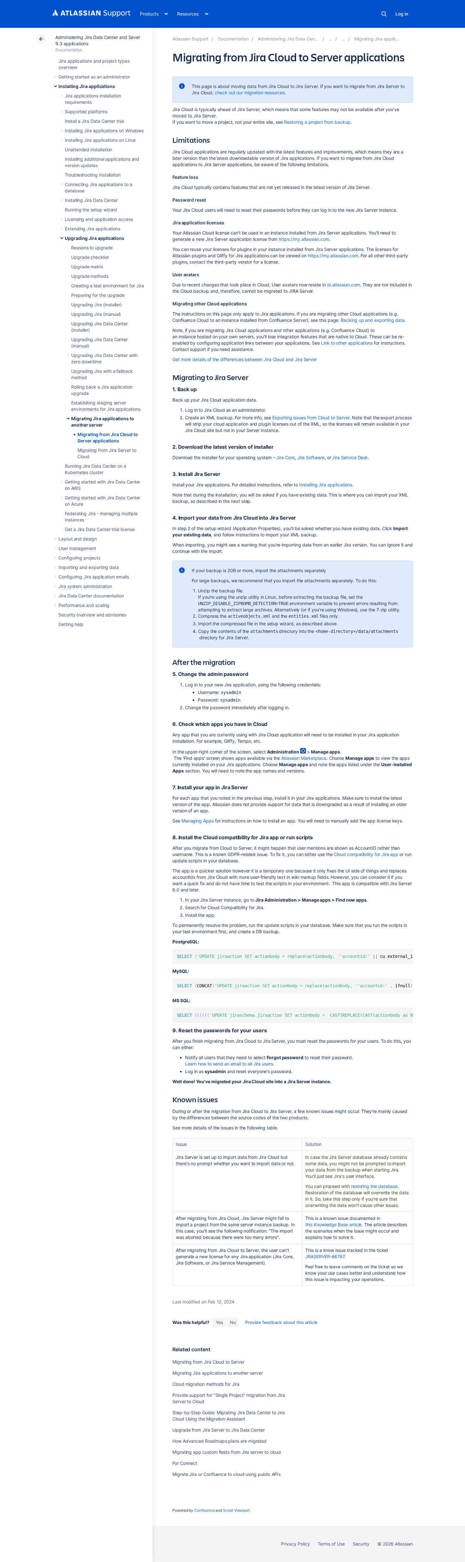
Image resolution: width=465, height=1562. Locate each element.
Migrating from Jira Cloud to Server (208, 1362)
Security (361, 1543)
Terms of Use (331, 1543)
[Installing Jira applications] (330, 38)
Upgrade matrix (87, 266)
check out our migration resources (250, 92)
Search (384, 14)
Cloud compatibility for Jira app (366, 854)
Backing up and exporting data (373, 320)
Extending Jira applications (92, 228)
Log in (401, 13)
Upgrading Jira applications (94, 238)
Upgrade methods (89, 276)
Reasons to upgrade (92, 247)
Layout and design (78, 538)
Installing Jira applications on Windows (104, 130)
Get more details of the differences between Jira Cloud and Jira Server (244, 359)
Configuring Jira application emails (94, 576)
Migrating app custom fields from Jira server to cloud (226, 1452)
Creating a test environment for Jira (107, 285)
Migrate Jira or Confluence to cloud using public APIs (226, 1474)
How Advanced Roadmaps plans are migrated (219, 1441)
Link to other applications (347, 343)
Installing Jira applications (87, 86)
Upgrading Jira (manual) (96, 314)
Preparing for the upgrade (98, 295)
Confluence (204, 1510)
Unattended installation (88, 149)
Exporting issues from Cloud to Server (311, 417)
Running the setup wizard (91, 209)
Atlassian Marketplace (303, 758)
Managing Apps (198, 820)
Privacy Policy (295, 1543)
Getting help (71, 624)
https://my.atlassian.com (304, 239)
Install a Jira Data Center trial (94, 121)
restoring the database (374, 1186)
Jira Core (285, 457)
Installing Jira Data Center (91, 200)
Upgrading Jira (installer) (96, 304)
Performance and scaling (84, 605)
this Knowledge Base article (333, 1224)
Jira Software (311, 457)
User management (77, 548)
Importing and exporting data (89, 567)
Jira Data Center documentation (91, 595)
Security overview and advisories (92, 614)
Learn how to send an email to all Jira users (229, 1063)
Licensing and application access (99, 219)
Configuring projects (79, 557)
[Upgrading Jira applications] (343, 38)
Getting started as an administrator (94, 76)
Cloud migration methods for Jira (205, 1384)
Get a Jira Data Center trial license (99, 529)
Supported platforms (86, 111)
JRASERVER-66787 (324, 1256)
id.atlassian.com (343, 284)
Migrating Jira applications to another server (217, 1373)
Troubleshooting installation (93, 175)
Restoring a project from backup (317, 122)
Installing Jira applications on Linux (100, 140)
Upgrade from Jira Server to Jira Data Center (218, 1430)
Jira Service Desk (350, 457)
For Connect (184, 1463)
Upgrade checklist (90, 257)
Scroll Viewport (236, 1510)
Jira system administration (85, 586)
